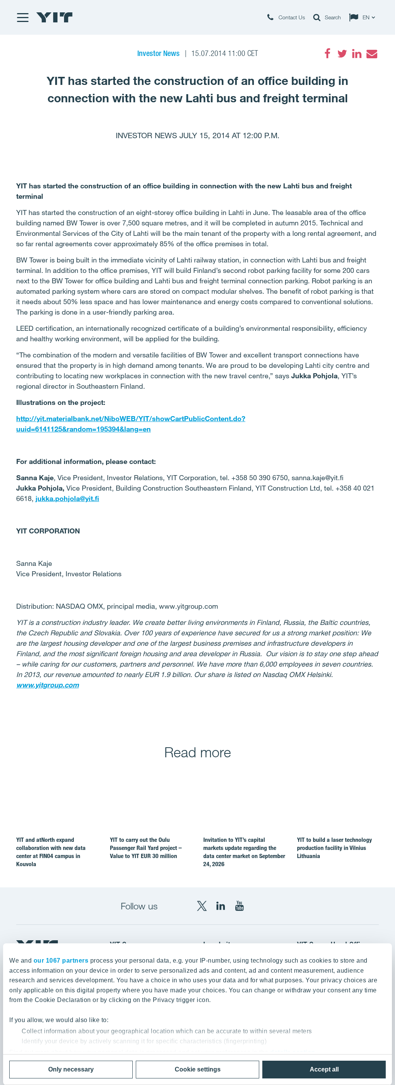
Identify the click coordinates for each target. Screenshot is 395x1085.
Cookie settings (198, 1069)
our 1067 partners (61, 960)
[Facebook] (327, 53)
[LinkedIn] (357, 53)
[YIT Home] (54, 17)
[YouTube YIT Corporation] (239, 906)
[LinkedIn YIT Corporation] (220, 906)
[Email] (371, 53)
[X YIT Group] (202, 906)
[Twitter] (342, 53)
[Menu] (22, 17)
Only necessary (71, 1069)
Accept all (324, 1069)
